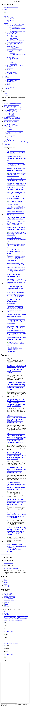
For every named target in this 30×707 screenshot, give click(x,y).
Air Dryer (9, 51)
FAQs (8, 83)
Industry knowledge (15, 85)
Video (5, 76)
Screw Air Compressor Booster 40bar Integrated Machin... (16, 179)
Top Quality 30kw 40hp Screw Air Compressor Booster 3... (16, 327)
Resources (6, 585)
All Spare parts (10, 57)
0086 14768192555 (8, 563)
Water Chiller (10, 68)
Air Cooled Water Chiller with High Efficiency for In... (16, 275)
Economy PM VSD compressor (14, 49)
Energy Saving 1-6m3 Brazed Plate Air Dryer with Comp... (16, 228)
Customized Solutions (12, 73)
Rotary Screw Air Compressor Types (19, 618)
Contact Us (6, 88)
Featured (6, 95)
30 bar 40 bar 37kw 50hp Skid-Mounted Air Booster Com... (15, 288)
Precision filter (13, 64)
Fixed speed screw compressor (14, 25)
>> (9, 554)
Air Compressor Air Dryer (13, 617)
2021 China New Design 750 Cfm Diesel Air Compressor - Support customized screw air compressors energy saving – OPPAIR (16, 386)
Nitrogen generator (11, 46)
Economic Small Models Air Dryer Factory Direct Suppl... (16, 197)
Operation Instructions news (13, 79)
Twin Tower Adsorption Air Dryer (18, 54)
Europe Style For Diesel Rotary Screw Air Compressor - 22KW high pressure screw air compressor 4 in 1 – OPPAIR (16, 548)
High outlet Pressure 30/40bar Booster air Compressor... (16, 338)
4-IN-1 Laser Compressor (13, 32)
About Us (6, 16)
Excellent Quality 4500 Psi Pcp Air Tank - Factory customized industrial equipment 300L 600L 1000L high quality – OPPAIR (16, 531)
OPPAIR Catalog (11, 81)
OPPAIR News (13, 87)
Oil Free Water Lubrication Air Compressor (17, 107)
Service (5, 70)
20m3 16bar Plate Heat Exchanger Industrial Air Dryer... (15, 251)
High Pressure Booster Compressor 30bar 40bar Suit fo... (16, 158)
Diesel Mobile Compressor (13, 44)
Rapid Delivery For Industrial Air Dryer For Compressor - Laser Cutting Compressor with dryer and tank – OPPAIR (16, 369)
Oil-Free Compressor (9, 600)
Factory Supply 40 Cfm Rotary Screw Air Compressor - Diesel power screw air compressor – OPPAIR (16, 470)
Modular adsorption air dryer (17, 55)
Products (6, 23)
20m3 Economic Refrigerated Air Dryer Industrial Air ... (16, 218)
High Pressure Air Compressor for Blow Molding (16, 142)
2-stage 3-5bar (13, 36)
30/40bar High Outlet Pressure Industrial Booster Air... (16, 315)
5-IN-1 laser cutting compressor (14, 43)
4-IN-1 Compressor (8, 594)
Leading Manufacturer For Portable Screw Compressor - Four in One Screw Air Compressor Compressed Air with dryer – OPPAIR (16, 402)
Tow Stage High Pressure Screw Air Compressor (15, 111)
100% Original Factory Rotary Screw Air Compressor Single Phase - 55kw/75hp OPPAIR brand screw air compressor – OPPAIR (16, 419)
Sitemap (6, 613)
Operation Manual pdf (12, 80)
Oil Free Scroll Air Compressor (17, 31)
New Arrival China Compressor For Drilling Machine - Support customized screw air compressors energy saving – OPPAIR (16, 455)
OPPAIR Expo (10, 20)
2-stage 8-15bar (13, 38)
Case (8, 21)
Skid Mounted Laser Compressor (15, 42)
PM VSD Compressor (9, 593)
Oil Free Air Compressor (13, 27)
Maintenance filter (14, 58)
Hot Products (7, 612)
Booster (9, 69)
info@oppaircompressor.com (11, 7)
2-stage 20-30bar (14, 39)
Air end (12, 62)
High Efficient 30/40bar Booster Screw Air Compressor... (14, 301)
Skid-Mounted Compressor (10, 597)
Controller (12, 59)
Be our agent (10, 75)
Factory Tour (10, 17)
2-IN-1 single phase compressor (14, 50)
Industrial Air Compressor (10, 616)
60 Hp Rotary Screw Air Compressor (13, 620)
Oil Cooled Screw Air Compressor (15, 40)
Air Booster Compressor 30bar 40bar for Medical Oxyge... (16, 188)
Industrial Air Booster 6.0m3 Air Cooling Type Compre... (16, 169)
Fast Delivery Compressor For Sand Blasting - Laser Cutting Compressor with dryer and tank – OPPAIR (16, 515)
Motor (11, 61)
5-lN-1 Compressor (8, 598)
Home (5, 14)
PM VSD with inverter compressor (15, 24)
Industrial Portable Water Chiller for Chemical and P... (16, 264)
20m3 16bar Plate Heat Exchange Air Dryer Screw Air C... (16, 239)
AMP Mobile (7, 614)
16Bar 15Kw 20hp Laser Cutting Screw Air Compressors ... (14, 349)
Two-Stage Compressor (9, 596)
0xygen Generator (14, 47)
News (8, 84)
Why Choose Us (11, 19)
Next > (6, 554)
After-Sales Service (11, 72)
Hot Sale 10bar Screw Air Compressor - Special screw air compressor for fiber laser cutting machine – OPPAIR (16, 501)
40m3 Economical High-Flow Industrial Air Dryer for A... (16, 207)
